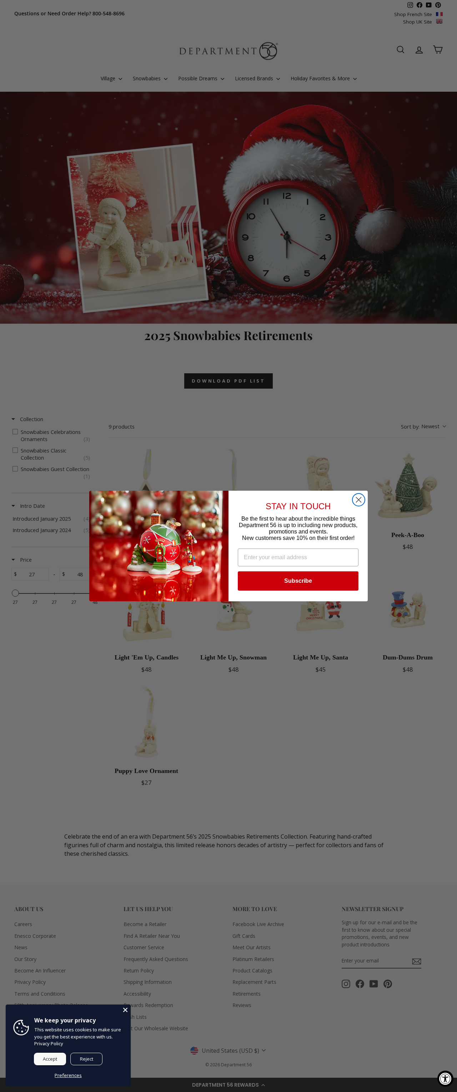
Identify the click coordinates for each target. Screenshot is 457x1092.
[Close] (125, 1009)
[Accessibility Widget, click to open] (445, 1079)
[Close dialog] (358, 500)
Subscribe (298, 581)
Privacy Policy (48, 1043)
